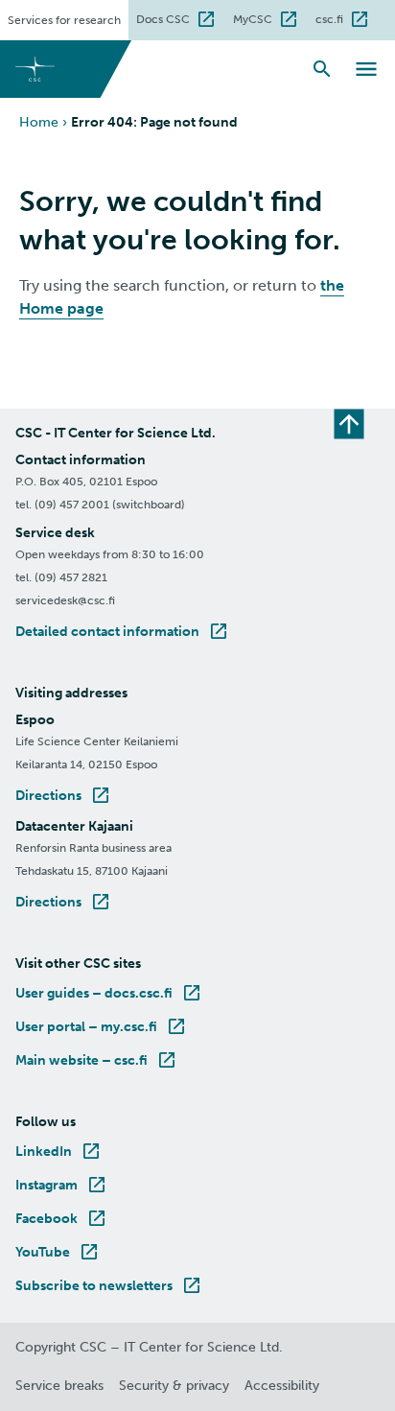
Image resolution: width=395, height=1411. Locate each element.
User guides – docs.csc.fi (109, 993)
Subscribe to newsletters (109, 1286)
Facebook (61, 1219)
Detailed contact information (122, 631)
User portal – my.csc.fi (101, 1027)
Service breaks (59, 1385)
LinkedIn (59, 1151)
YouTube (58, 1252)
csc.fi (347, 17)
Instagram (61, 1185)
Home (38, 122)
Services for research (64, 20)
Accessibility (281, 1385)
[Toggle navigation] (366, 69)
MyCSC (270, 17)
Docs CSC (180, 17)
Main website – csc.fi (96, 1060)
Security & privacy (174, 1385)
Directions (63, 796)
